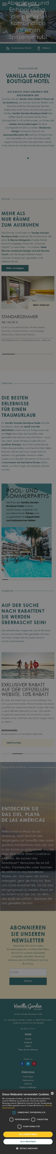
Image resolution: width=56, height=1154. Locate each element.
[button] (28, 1148)
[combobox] (52, 1093)
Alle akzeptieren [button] (28, 1134)
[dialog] (28, 1122)
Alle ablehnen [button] (28, 1141)
